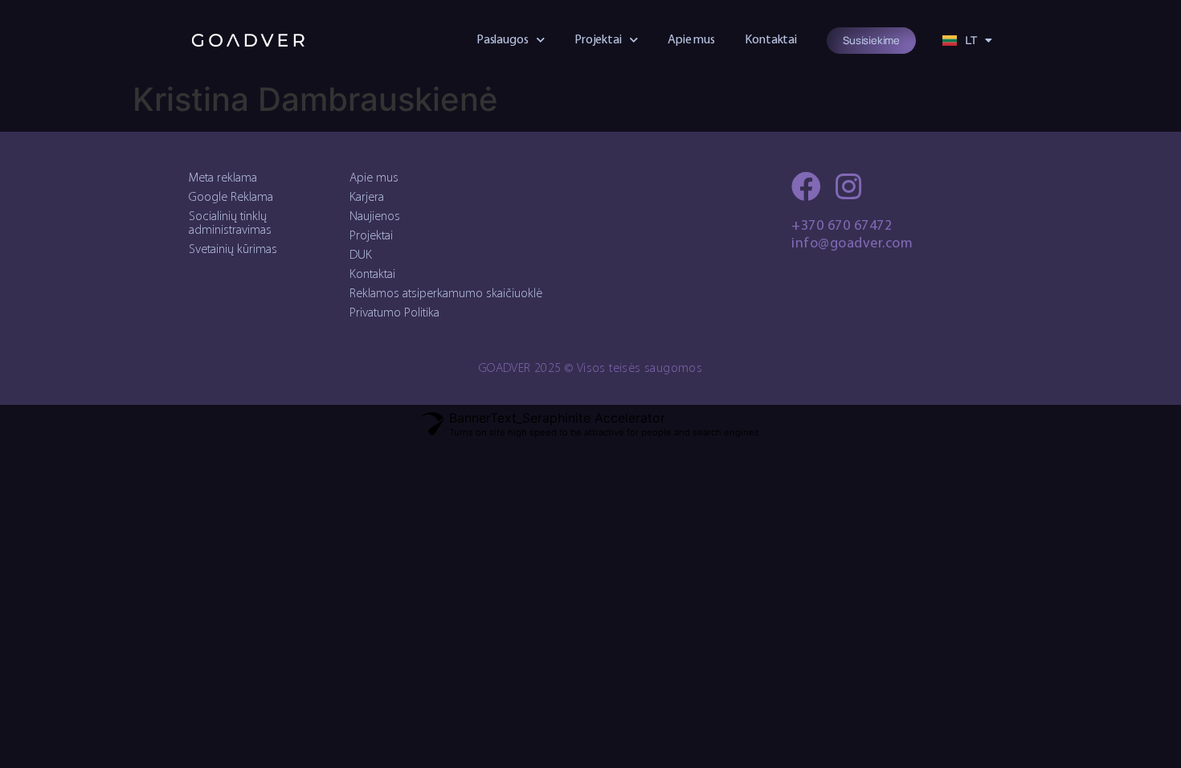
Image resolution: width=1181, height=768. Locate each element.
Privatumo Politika (394, 313)
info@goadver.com (852, 244)
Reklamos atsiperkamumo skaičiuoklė (445, 294)
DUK (360, 255)
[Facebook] (806, 187)
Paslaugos (502, 40)
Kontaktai (771, 40)
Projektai (598, 40)
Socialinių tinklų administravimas (230, 223)
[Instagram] (848, 187)
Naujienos (374, 216)
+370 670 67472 (841, 226)
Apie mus (691, 40)
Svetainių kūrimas (233, 249)
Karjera (366, 197)
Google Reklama (231, 197)
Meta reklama (223, 178)
